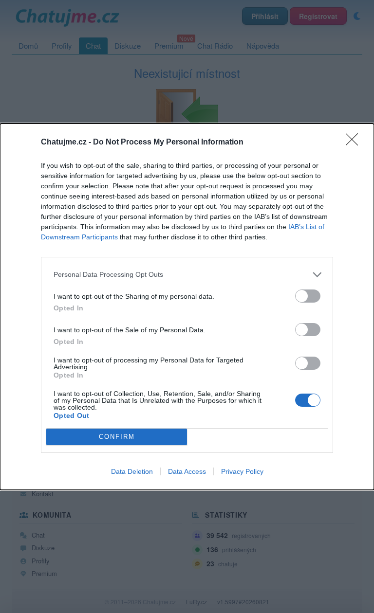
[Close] (355, 142)
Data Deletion (132, 471)
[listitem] (187, 275)
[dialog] (187, 307)
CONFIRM (117, 436)
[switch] (307, 296)
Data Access (187, 471)
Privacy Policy (242, 471)
